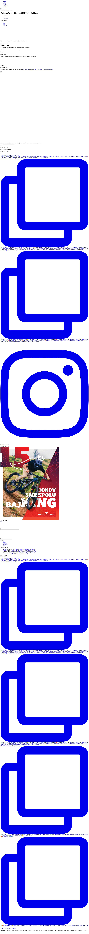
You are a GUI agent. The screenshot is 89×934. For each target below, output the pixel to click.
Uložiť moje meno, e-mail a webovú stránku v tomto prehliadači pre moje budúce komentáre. (19, 56)
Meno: (1, 145)
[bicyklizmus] (3, 8)
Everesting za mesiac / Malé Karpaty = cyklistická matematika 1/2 (23, 551)
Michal (4, 550)
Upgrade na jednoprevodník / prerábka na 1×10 (19, 553)
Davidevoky (5, 549)
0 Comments (5, 18)
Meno (1, 49)
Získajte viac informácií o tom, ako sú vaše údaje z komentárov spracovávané (38, 69)
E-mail (2, 51)
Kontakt (4, 6)
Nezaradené (5, 544)
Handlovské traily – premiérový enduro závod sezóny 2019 (24, 549)
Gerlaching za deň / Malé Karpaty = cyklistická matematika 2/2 (23, 550)
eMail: (1, 147)
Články (4, 2)
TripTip (4, 3)
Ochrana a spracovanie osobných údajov (8, 928)
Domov (4, 1)
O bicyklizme (5, 5)
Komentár (2, 65)
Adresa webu (3, 54)
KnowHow (5, 4)
